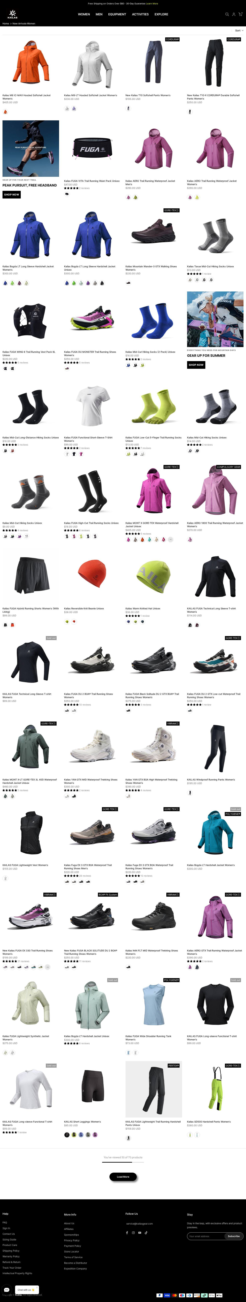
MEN (99, 14)
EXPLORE (161, 14)
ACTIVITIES (140, 14)
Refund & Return (11, 1262)
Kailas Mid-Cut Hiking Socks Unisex (207, 437)
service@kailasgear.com (139, 1223)
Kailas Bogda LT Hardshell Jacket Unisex (86, 1036)
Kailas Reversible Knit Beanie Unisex (84, 608)
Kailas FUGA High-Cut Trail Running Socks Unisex (91, 523)
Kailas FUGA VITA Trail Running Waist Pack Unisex (92, 180)
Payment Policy (72, 1245)
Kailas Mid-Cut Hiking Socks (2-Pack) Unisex (150, 351)
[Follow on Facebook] (127, 1233)
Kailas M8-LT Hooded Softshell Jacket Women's (90, 95)
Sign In (6, 1228)
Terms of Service (73, 1257)
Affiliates (68, 1229)
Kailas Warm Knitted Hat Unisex (143, 608)
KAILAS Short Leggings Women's (82, 1121)
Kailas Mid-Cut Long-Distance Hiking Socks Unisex (31, 437)
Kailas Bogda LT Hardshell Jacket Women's (211, 865)
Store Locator (71, 1251)
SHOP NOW (11, 194)
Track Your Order (12, 1267)
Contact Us (9, 1233)
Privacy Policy (71, 1240)
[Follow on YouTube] (139, 1233)
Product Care (10, 1245)
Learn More (152, 3)
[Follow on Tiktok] (146, 1233)
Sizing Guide (9, 1239)
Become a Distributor (75, 1262)
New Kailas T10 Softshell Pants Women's (148, 95)
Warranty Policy (11, 1256)
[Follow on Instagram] (133, 1233)
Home (6, 23)
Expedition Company (75, 1268)
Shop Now (196, 364)
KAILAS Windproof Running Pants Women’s (211, 779)
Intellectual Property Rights (17, 1273)
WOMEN (84, 14)
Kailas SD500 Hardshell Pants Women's (209, 1121)
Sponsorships (71, 1234)
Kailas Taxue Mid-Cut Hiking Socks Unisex (210, 266)
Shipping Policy (11, 1250)
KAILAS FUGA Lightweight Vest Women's (25, 865)
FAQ (5, 1222)
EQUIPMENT (117, 14)
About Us (69, 1223)
